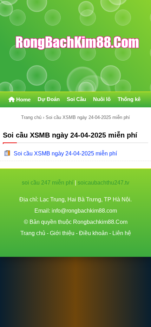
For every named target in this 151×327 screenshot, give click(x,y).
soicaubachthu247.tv (103, 183)
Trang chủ (31, 117)
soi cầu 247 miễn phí (47, 183)
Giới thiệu (62, 233)
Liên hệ (121, 233)
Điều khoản (93, 233)
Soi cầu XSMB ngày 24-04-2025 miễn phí (65, 153)
